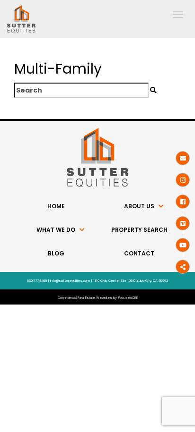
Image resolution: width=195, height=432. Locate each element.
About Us (139, 206)
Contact (139, 253)
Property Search (139, 230)
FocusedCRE (128, 298)
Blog (56, 253)
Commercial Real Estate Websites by (87, 298)
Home (56, 206)
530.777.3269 (37, 281)
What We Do (55, 230)
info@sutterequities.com (70, 281)
